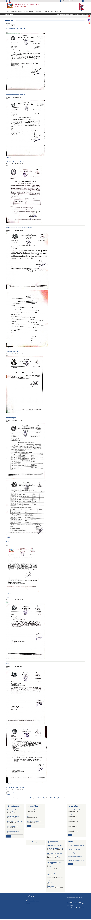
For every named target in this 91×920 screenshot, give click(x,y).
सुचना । (8, 541)
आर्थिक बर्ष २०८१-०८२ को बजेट (73, 820)
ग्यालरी (56, 11)
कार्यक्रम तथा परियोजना (28, 11)
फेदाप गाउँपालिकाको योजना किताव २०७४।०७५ (34, 821)
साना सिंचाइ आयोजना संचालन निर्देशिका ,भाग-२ (54, 845)
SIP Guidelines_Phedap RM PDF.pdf (56, 848)
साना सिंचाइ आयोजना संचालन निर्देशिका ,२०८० (54, 853)
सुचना (7, 597)
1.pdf (50, 866)
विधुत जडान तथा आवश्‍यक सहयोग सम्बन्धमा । (75, 856)
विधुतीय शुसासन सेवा (39, 11)
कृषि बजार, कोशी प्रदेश (30, 900)
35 (39, 797)
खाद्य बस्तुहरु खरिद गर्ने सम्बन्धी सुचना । (16, 161)
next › (70, 797)
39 (54, 797)
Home (6, 17)
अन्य (8, 836)
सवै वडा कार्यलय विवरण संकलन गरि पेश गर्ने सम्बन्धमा (19, 227)
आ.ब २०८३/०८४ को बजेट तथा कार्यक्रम (74, 809)
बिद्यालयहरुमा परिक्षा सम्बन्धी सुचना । (15, 787)
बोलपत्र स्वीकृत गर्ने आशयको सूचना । (13, 826)
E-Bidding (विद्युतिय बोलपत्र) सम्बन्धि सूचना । (14, 821)
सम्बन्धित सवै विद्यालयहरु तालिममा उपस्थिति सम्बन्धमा (76, 860)
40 (58, 797)
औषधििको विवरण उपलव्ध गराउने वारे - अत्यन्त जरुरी (76, 845)
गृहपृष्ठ (8, 11)
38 (50, 797)
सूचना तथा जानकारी (49, 11)
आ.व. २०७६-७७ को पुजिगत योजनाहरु (33, 809)
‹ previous (22, 797)
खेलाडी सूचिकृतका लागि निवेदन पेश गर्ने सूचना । (51, 14)
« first (15, 797)
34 (34, 797)
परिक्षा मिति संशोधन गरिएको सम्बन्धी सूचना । (75, 849)
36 (43, 797)
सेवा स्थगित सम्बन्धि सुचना (12, 351)
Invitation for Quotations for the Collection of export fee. (73, 14)
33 (30, 797)
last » (76, 797)
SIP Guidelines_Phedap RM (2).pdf (55, 856)
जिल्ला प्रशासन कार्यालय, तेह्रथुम (32, 902)
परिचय (12, 11)
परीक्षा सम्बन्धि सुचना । (11, 418)
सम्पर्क (61, 11)
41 (63, 797)
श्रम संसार (28, 903)
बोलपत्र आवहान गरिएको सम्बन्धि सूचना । (13, 816)
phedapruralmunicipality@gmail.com (76, 907)
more (70, 863)
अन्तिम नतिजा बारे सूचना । (72, 852)
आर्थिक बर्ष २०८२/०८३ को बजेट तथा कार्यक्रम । (76, 814)
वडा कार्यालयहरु (18, 11)
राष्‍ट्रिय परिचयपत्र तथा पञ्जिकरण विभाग (34, 898)
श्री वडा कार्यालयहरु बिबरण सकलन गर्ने (15, 28)
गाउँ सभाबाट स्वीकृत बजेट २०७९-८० (74, 830)
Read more (8, 91)
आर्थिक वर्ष (8, 23)
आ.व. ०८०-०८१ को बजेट (72, 825)
